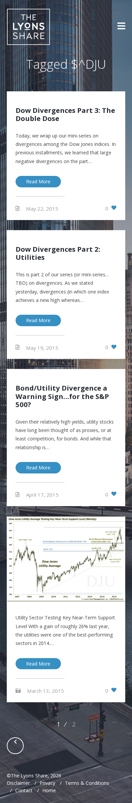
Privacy (47, 783)
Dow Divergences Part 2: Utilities (58, 253)
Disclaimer (18, 783)
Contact (23, 790)
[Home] (28, 27)
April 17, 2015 (42, 494)
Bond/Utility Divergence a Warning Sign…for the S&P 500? (62, 396)
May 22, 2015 (42, 208)
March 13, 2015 (45, 690)
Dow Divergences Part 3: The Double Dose (65, 114)
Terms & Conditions (87, 783)
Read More (38, 181)
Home (49, 790)
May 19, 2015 (42, 347)
